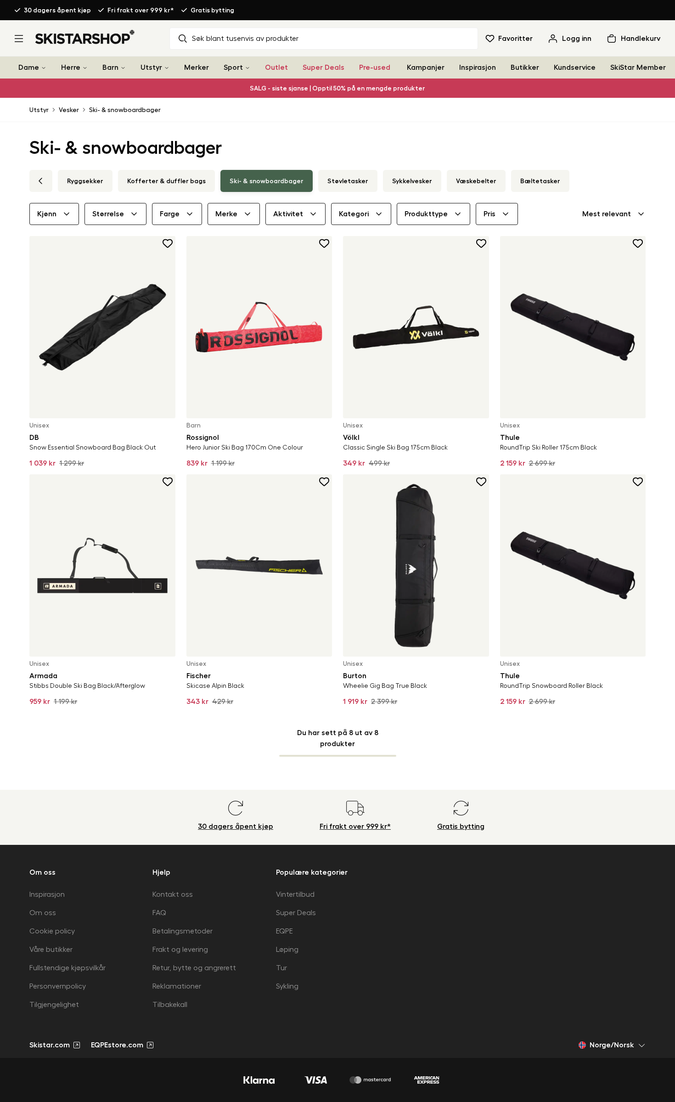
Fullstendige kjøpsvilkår (67, 968)
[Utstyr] (166, 68)
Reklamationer (176, 986)
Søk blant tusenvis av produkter (245, 38)
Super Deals (323, 67)
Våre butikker (51, 949)
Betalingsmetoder (182, 931)
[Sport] (247, 68)
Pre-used (374, 67)
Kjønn (46, 214)
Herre (70, 67)
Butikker (525, 67)
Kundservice (575, 67)
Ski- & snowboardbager (125, 110)
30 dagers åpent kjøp (57, 10)
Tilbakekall (169, 1004)
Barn (110, 67)
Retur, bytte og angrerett (194, 968)
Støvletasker (347, 181)
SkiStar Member (638, 67)
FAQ (159, 912)
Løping (287, 949)
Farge (170, 214)
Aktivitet (288, 214)
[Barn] (123, 68)
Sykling (287, 986)
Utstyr (151, 67)
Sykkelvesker (412, 181)
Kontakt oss (172, 894)
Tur (281, 968)
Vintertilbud (295, 894)
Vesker (69, 110)
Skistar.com (49, 1045)
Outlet (276, 67)
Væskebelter (476, 181)
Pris (489, 214)
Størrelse (108, 214)
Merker (196, 67)
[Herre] (85, 68)
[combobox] (614, 214)
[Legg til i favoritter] (168, 243)
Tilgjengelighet (54, 1004)
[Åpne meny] (19, 38)
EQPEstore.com (117, 1045)
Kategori (354, 214)
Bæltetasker (540, 181)
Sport (233, 67)
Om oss (42, 912)
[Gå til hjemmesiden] (85, 36)
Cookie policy (52, 931)
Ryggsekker (85, 181)
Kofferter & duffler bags (166, 181)
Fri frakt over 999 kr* (140, 10)
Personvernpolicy (57, 986)
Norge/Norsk (612, 1045)
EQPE (284, 931)
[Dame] (43, 68)
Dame (28, 67)
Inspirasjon (477, 67)
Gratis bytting (212, 10)
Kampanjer (425, 67)
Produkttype (426, 214)
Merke (226, 214)
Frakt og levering (180, 949)
